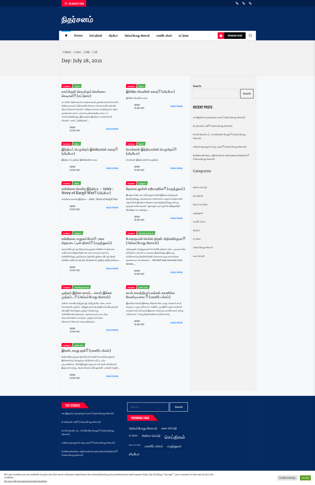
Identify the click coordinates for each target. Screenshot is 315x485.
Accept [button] (305, 477)
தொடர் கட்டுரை (200, 204)
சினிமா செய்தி (200, 187)
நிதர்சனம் (77, 19)
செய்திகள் (95, 35)
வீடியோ (113, 35)
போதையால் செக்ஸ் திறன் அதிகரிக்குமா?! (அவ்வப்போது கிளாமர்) (155, 241)
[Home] (66, 35)
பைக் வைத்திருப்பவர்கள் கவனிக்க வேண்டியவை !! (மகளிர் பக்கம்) (150, 295)
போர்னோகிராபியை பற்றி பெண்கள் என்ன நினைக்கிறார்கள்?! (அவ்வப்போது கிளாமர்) (221, 157)
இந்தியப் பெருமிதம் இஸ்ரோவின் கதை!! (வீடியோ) (90, 151)
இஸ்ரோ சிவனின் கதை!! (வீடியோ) (150, 91)
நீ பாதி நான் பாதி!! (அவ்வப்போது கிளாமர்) (212, 125)
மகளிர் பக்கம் (164, 35)
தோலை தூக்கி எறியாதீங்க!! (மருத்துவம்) (155, 189)
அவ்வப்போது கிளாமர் (137, 35)
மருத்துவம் (198, 213)
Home (78, 35)
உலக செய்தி (198, 256)
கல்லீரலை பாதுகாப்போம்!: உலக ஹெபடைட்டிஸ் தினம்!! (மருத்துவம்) (87, 241)
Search (197, 86)
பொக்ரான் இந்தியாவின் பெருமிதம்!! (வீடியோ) (151, 151)
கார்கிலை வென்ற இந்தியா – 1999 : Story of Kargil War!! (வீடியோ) (87, 191)
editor (72, 127)
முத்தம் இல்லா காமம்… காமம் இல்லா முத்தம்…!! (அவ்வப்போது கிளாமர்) (87, 295)
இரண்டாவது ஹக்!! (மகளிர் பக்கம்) (86, 350)
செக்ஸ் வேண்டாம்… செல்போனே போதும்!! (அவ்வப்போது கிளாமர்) (219, 136)
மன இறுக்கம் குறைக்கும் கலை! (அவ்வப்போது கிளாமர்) (219, 117)
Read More (112, 129)
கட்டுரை (184, 35)
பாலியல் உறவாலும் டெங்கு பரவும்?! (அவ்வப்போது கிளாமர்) (219, 146)
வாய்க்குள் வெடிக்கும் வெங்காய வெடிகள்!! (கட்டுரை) (84, 93)
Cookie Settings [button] (287, 477)
